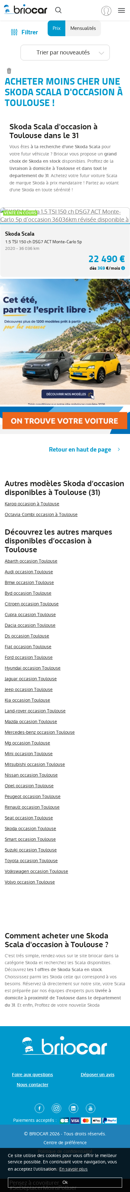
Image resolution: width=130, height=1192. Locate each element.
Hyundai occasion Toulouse (33, 668)
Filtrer (29, 32)
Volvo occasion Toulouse (30, 882)
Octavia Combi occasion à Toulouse (41, 514)
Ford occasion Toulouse (29, 657)
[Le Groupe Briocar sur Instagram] (56, 1108)
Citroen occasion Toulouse (32, 604)
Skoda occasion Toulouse (30, 828)
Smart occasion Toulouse (30, 839)
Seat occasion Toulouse (29, 818)
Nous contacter (32, 1085)
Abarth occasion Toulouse (31, 561)
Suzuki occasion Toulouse (31, 850)
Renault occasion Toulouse (32, 807)
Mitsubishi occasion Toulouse (35, 764)
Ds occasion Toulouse (27, 636)
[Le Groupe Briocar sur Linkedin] (73, 1108)
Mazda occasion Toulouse (31, 721)
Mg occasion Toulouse (27, 743)
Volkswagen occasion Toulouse (36, 871)
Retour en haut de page (80, 449)
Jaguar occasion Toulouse (31, 679)
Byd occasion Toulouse (28, 593)
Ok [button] (65, 1182)
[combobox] (65, 52)
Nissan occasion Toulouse (31, 775)
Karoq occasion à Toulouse (32, 504)
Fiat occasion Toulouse (28, 647)
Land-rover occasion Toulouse (35, 711)
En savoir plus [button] (73, 1169)
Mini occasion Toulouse (29, 754)
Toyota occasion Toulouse (31, 860)
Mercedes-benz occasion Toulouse (40, 732)
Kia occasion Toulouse (27, 700)
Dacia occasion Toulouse (30, 625)
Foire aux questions (32, 1075)
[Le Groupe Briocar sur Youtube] (90, 1108)
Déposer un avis (98, 1075)
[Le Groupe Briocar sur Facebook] (39, 1108)
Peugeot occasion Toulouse (33, 796)
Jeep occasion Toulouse (29, 689)
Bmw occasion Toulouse (29, 582)
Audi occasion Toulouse (29, 572)
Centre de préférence (65, 1142)
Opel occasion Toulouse (29, 786)
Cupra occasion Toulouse (30, 614)
